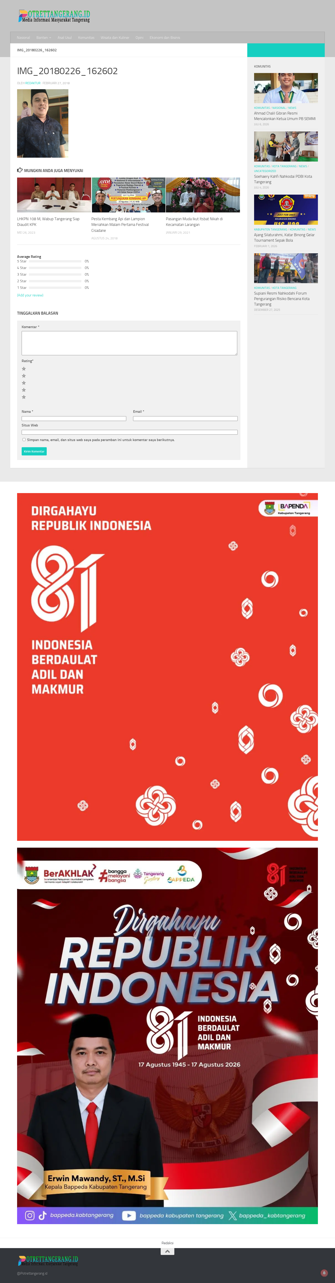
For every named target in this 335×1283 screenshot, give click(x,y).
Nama (27, 411)
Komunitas (86, 37)
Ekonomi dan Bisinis (165, 37)
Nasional (23, 37)
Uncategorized (265, 171)
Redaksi (167, 1243)
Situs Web (30, 425)
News (292, 108)
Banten (42, 37)
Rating (28, 361)
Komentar (30, 327)
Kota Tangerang (284, 166)
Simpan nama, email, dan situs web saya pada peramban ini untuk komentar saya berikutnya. (101, 440)
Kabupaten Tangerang (270, 229)
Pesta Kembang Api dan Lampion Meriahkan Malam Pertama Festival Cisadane (120, 225)
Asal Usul (65, 37)
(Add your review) (30, 295)
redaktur (33, 83)
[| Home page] (54, 16)
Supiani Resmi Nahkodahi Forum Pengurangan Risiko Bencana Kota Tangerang (281, 298)
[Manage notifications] (324, 1273)
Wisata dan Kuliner (115, 37)
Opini (139, 37)
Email (138, 411)
